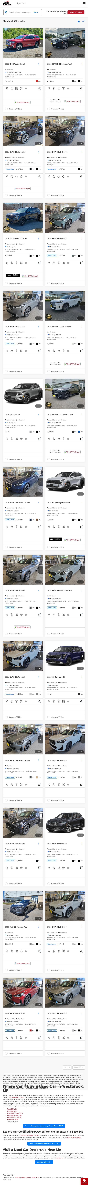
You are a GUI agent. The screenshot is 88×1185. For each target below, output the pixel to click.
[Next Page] (69, 1067)
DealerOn (17, 1177)
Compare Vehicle (15, 109)
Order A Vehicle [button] (76, 12)
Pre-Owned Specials (74, 1137)
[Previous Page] (65, 1067)
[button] (40, 43)
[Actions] (39, 64)
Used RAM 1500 (12, 1120)
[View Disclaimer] (26, 88)
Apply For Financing (44, 1162)
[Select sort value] (83, 21)
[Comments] (39, 88)
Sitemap (23, 1177)
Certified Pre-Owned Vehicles (29, 1135)
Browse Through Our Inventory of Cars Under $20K (44, 1126)
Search (36, 12)
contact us (59, 1158)
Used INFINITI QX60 (14, 1117)
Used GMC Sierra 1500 (15, 1113)
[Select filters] (78, 21)
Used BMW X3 (12, 1109)
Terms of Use (35, 1177)
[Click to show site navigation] (84, 3)
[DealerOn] (8, 1175)
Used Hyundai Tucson (14, 1115)
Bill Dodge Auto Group (16, 1097)
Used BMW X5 (12, 1111)
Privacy (28, 1177)
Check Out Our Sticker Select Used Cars (44, 1143)
